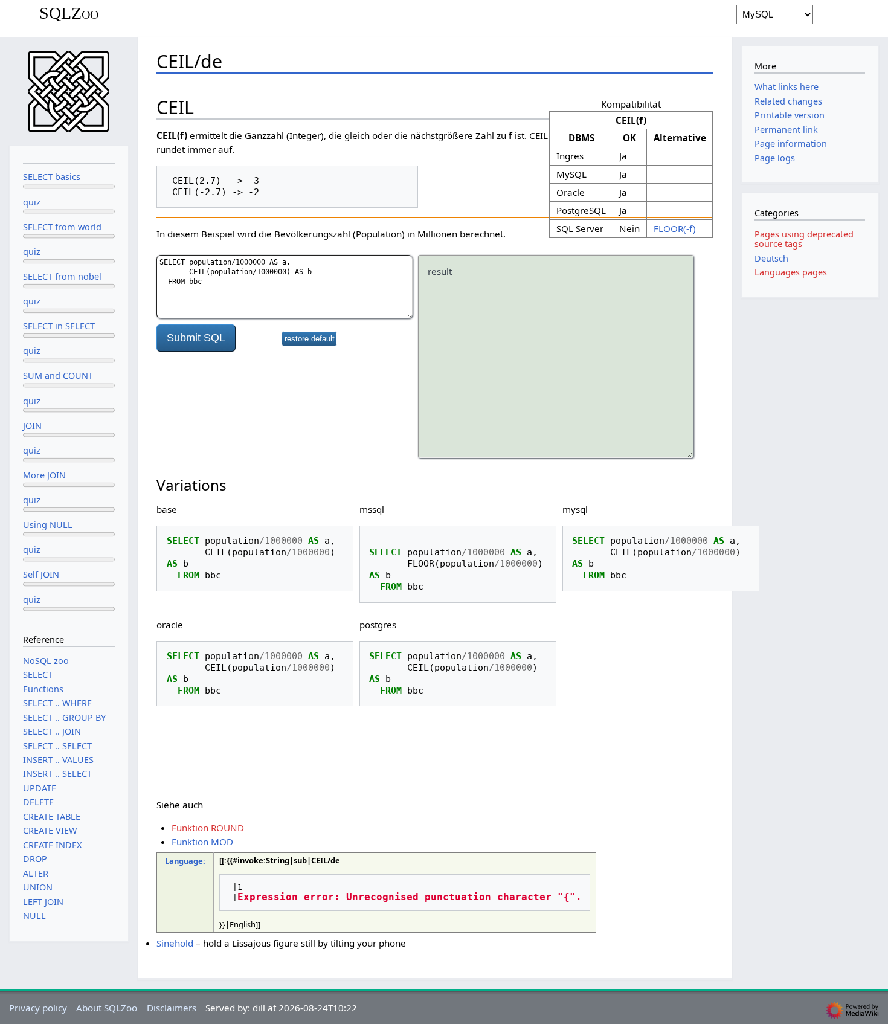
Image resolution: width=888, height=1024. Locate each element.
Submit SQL (196, 338)
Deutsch (771, 258)
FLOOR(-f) (675, 228)
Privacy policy (38, 1008)
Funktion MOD (202, 842)
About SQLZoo (106, 1008)
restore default (310, 339)
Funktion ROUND (208, 828)
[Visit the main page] (69, 90)
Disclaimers (171, 1008)
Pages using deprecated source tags (804, 239)
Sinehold (174, 943)
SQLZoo (68, 13)
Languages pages (790, 272)
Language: (185, 860)
